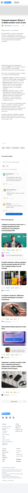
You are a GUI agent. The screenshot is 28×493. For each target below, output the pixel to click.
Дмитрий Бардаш (11, 189)
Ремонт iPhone (19, 456)
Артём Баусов (6, 357)
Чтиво (3, 459)
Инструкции (19, 450)
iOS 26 (17, 424)
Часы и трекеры (5, 434)
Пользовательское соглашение (8, 467)
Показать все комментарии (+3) (14, 214)
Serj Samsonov (10, 174)
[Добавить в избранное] (23, 25)
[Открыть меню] (2, 2)
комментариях (13, 169)
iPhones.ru (5, 480)
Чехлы (3, 436)
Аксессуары (5, 452)
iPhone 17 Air (19, 431)
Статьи (4, 448)
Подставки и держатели (5, 444)
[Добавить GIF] (7, 166)
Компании (4, 457)
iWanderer (8, 204)
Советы (18, 448)
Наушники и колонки (6, 426)
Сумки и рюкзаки (6, 439)
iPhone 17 (18, 427)
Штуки (3, 438)
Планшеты (4, 432)
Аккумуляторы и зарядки (6, 428)
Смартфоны (5, 431)
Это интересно (15, 147)
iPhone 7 (8, 147)
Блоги (3, 454)
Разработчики (19, 454)
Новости (22, 147)
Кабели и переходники (7, 441)
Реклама (18, 461)
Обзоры (4, 424)
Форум (4, 455)
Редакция (18, 459)
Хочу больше (14, 401)
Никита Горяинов (7, 321)
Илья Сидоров (6, 252)
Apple (3, 147)
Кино (3, 461)
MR (11, 119)
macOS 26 (18, 426)
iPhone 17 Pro (19, 429)
